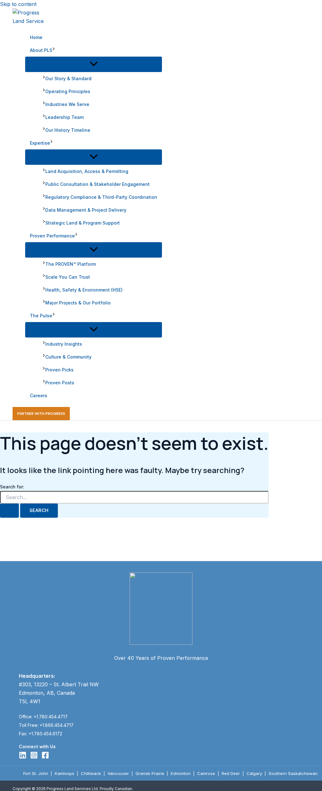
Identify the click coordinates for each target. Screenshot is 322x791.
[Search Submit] (9, 511)
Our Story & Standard (68, 78)
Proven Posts (59, 382)
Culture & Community (68, 356)
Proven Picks (59, 369)
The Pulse (41, 315)
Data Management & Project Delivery (85, 210)
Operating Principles (67, 91)
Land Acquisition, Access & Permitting (86, 171)
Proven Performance (52, 235)
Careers (38, 395)
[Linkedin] (22, 757)
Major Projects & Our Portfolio (78, 302)
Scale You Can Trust (67, 277)
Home (36, 37)
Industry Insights (63, 344)
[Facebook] (45, 757)
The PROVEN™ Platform (70, 264)
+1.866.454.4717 (57, 725)
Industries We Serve (67, 104)
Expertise (40, 143)
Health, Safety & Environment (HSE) (84, 289)
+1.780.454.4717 (51, 716)
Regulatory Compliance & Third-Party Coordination (101, 197)
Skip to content (18, 4)
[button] (53, 50)
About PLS (41, 50)
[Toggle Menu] (93, 64)
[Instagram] (34, 757)
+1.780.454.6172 (45, 733)
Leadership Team (64, 117)
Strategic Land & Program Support (82, 223)
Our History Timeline (67, 130)
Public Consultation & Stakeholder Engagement (97, 184)
